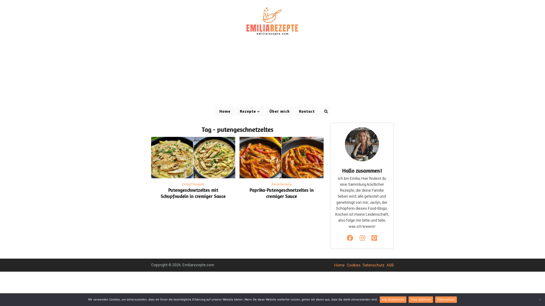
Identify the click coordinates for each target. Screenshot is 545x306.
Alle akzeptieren (393, 299)
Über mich (280, 111)
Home (225, 111)
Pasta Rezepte (282, 184)
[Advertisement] (272, 74)
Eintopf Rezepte (193, 184)
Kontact (307, 111)
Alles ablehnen (421, 299)
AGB (390, 265)
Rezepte (248, 111)
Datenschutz (373, 265)
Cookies (354, 265)
